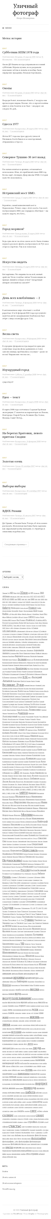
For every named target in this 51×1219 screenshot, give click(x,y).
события (45, 1111)
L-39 (10, 614)
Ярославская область (17, 970)
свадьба (45, 1102)
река (30, 1095)
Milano (20, 614)
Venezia (28, 625)
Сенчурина (27, 885)
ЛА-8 (11, 773)
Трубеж (45, 917)
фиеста (38, 1135)
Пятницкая (37, 864)
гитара (16, 1006)
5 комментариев (17, 131)
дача (10, 1009)
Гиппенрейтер (25, 699)
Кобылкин (29, 755)
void (39, 625)
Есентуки (31, 724)
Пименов (15, 857)
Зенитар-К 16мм (32, 730)
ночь (40, 1063)
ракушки (16, 1096)
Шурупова (15, 959)
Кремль (33, 764)
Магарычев (40, 793)
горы (28, 1006)
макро (20, 1051)
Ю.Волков (20, 961)
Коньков (31, 758)
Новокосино (28, 832)
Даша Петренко (22, 710)
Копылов (38, 759)
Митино (5, 811)
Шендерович (35, 953)
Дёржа (38, 719)
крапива (23, 1041)
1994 (46, 599)
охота (43, 1070)
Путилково (7, 864)
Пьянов (23, 864)
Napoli (42, 614)
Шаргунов (20, 953)
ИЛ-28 (4, 736)
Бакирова (5, 656)
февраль (30, 1135)
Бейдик (5, 660)
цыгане (39, 1148)
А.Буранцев (22, 628)
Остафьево (15, 844)
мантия (30, 1051)
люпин (43, 1048)
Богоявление (43, 662)
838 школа (13, 596)
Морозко (17, 815)
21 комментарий (14, 269)
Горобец (35, 701)
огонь (21, 1066)
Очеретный (37, 844)
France (32, 607)
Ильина (27, 738)
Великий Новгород (29, 685)
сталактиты (6, 1119)
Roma (21, 623)
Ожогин (42, 838)
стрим (25, 1122)
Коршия (26, 761)
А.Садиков (42, 631)
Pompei (23, 620)
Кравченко (11, 764)
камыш (45, 1032)
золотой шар (26, 1025)
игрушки (41, 1025)
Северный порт (25, 883)
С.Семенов (29, 877)
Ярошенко (27, 970)
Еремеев (18, 724)
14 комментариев (22, 236)
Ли (47, 776)
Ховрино (28, 934)
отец (39, 1070)
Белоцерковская (41, 659)
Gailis (39, 608)
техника (17, 1130)
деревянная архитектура (22, 1010)
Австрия (37, 637)
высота (41, 1002)
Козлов (43, 755)
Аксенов (29, 639)
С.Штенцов (36, 877)
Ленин (24, 776)
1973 (35, 596)
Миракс (36, 808)
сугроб (46, 1122)
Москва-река (38, 815)
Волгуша (26, 691)
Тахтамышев (32, 911)
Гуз (10, 707)
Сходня (7, 908)
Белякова (15, 662)
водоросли (24, 994)
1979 (8, 599)
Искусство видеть (14, 262)
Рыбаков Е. (28, 873)
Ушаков (45, 923)
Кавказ (34, 744)
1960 (18, 596)
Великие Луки (13, 685)
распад (25, 1096)
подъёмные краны (18, 1084)
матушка (15, 1054)
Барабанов (11, 656)
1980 (12, 599)
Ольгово (40, 841)
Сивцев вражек (21, 891)
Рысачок (34, 873)
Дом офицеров (43, 716)
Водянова (6, 691)
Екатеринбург (42, 722)
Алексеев (5, 642)
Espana (32, 605)
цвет (3, 1148)
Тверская (40, 911)
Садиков (19, 880)
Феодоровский (34, 926)
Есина (39, 724)
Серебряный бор (24, 888)
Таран (19, 911)
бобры (31, 985)
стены (31, 1119)
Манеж (28, 797)
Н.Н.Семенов (16, 822)
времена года (14, 1002)
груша (46, 1006)
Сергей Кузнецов (41, 885)
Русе (23, 873)
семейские (10, 1107)
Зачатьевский (30, 727)
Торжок (13, 917)
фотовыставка (26, 1138)
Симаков (5, 893)
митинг (19, 1057)
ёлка (15, 1157)
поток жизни (8, 1088)
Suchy (24, 625)
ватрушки (5, 990)
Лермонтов (42, 776)
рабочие (39, 1092)
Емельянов (12, 724)
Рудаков (5, 873)
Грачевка (20, 704)
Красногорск (26, 764)
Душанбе (33, 719)
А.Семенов (5, 634)
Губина (5, 707)
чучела (40, 1151)
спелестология (30, 1116)
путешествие (14, 1092)
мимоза (14, 1057)
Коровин (14, 761)
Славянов (24, 893)
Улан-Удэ (13, 923)
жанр (5, 1017)
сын (23, 1127)
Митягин (17, 811)
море (4, 1060)
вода (18, 993)
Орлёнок (9, 844)
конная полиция (30, 1038)
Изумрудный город (15, 370)
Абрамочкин (16, 637)
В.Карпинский (14, 674)
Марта (12, 802)
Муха (24, 818)
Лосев (5, 781)
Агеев (5, 639)
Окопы (7, 88)
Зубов (24, 733)
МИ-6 (8, 789)
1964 (24, 596)
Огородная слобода (26, 838)
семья (16, 1107)
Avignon (20, 602)
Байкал (33, 653)
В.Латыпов (29, 674)
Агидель (10, 639)
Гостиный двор (12, 704)
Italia (5, 613)
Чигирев (34, 947)
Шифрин (15, 956)
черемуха (6, 1150)
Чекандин (38, 944)
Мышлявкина (38, 818)
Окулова (9, 841)
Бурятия (13, 671)
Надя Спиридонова (28, 822)
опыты (23, 1070)
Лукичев (4, 784)
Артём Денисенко (20, 650)
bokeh (28, 602)
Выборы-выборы (14, 486)
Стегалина (31, 901)
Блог (4, 48)
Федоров (20, 926)
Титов (33, 914)
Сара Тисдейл (14, 883)
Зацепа (23, 727)
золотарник (14, 1025)
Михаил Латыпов (31, 811)
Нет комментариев (22, 59)
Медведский (33, 805)
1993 (42, 599)
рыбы (15, 1102)
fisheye (6, 607)
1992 (39, 599)
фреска (24, 1144)
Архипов (30, 650)
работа (30, 1092)
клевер (45, 1035)
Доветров (31, 713)
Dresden (23, 605)
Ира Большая (13, 741)
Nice (45, 614)
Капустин (15, 749)
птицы (4, 1092)
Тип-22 (28, 914)
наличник (40, 1060)
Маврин (32, 793)
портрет (41, 1083)
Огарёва (17, 838)
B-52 (24, 602)
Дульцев (27, 719)
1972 (31, 596)
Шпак (42, 956)
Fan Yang (37, 605)
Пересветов (16, 850)
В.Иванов (6, 674)
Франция (36, 929)
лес (25, 1044)
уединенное (38, 1132)
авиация (6, 973)
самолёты (37, 1101)
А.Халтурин (33, 634)
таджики (28, 1127)
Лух (16, 784)
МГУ (36, 787)
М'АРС (43, 784)
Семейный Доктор (42, 883)
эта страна (32, 1153)
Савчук (13, 880)
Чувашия (13, 949)
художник (44, 1144)
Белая (10, 660)
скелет (40, 1107)
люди (37, 1048)
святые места (42, 1105)
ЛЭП (21, 773)
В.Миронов (37, 674)
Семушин (20, 885)
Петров (25, 854)
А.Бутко (28, 628)
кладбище (38, 1035)
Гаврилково (29, 694)
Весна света (10, 334)
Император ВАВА (42, 738)
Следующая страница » (15, 544)
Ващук (33, 681)
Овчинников (10, 838)
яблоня (10, 1157)
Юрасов (26, 964)
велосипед (12, 990)
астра (41, 978)
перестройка (42, 1077)
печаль (5, 1079)
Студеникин (14, 904)
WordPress (17, 1214)
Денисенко (35, 709)
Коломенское (7, 759)
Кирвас (20, 752)
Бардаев (19, 656)
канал (11, 1035)
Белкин (22, 659)
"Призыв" (5, 593)
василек (42, 985)
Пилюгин (9, 857)
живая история (24, 1017)
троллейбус (39, 1130)
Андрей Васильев (20, 645)
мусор (16, 1060)
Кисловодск (33, 752)
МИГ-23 (30, 789)
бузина (36, 985)
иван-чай (34, 1025)
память (15, 1074)
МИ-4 (4, 789)
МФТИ (23, 792)
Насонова (15, 824)
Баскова (33, 656)
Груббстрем (34, 704)
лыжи (30, 1048)
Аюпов (5, 653)
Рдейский (28, 866)
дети (35, 1009)
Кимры (15, 752)
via (37, 625)
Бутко (19, 671)
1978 (4, 599)
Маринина (30, 799)
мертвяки (40, 1054)
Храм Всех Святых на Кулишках (31, 937)
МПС (17, 793)
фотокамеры (35, 1141)
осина (35, 1070)
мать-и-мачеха (24, 1054)
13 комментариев (15, 95)
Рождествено (6, 870)
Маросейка (5, 802)
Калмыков (31, 746)
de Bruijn (10, 605)
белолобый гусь (39, 981)
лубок (23, 1048)
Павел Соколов (13, 847)
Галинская (17, 696)
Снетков (43, 893)
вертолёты (25, 990)
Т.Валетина (17, 908)
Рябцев (41, 873)
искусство (25, 1029)
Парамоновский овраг (40, 847)
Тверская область (9, 914)
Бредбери (30, 669)
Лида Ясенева (6, 778)
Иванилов (27, 736)
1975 (39, 596)
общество (15, 1066)
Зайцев (18, 727)
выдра (36, 1002)
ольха (14, 1070)
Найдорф (42, 821)
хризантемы (35, 1144)
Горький (41, 701)
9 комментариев (14, 469)
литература (8, 1048)
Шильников (7, 956)
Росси (13, 870)
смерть (20, 1111)
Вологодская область (41, 691)
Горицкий (28, 701)
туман (11, 1132)
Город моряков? (13, 229)
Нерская (44, 824)
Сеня (33, 885)
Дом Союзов (21, 716)
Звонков (5, 730)
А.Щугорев (40, 634)
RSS (25, 623)
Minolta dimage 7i (27, 614)
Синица (12, 893)
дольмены (18, 1013)
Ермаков (24, 724)
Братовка (11, 669)
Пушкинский (16, 864)
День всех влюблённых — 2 (21, 298)
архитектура (32, 977)
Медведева (15, 805)
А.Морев (35, 631)
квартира (26, 1035)
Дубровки (21, 719)
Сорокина (29, 896)
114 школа (36, 593)
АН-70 (4, 637)
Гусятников (21, 707)
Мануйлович (13, 799)
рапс (20, 1096)
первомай (26, 1077)
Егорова (34, 722)
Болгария (5, 665)
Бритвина (36, 669)
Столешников (41, 902)
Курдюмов (18, 769)
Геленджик (5, 699)
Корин (44, 759)
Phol (18, 620)
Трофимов (38, 917)
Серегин (34, 888)
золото (20, 1025)
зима (6, 1024)
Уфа (33, 923)
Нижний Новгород (7, 827)
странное (20, 1122)
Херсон (43, 931)
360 (42, 592)
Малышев (12, 797)
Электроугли (6, 961)
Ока (4, 841)
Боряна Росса (37, 665)
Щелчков (24, 959)
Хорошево (11, 937)
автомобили (17, 973)
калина (29, 1032)
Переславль (30, 850)
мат (3, 1054)
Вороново (13, 694)
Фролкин (6, 931)
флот (15, 1138)
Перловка (41, 850)
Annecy (14, 602)
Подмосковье (12, 860)
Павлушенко (30, 847)
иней (18, 1028)
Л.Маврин (6, 773)
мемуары (34, 1054)
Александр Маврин (40, 639)
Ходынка (38, 934)
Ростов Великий (38, 870)
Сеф (8, 891)
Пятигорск (30, 864)
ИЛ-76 (9, 736)
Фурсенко (14, 931)
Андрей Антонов (8, 645)
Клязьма (18, 755)
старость (20, 1119)
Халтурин (20, 931)
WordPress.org (8, 1189)
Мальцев (20, 796)
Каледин (17, 746)
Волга (20, 691)
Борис (31, 665)
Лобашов (34, 778)
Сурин (45, 904)
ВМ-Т (30, 677)
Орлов (4, 844)
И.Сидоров (41, 733)
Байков (38, 653)
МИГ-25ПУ (42, 789)
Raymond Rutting (13, 623)
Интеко (5, 741)
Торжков (6, 916)
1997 (6, 602)
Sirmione (45, 623)
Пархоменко (6, 850)
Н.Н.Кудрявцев (6, 822)
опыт (18, 1070)
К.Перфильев (7, 744)
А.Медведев (28, 631)
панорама (24, 1073)
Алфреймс (18, 642)
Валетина (16, 681)
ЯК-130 (36, 964)
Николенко (37, 830)
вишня (11, 994)
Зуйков (28, 733)
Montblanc (36, 614)
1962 (21, 596)
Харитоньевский (28, 931)
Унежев (19, 923)
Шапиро (31, 949)
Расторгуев (19, 867)
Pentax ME (6, 620)
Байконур (44, 653)
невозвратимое (34, 1063)
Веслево (26, 688)
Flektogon (15, 608)
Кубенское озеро (19, 767)
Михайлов (41, 811)
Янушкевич (42, 967)
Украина (6, 923)
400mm (6, 596)
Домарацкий (29, 716)
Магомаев (5, 797)
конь (37, 1038)
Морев (5, 815)
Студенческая (24, 904)
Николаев (23, 830)
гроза (42, 1006)
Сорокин (22, 896)
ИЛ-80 (17, 736)
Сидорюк (38, 890)
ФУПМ (8, 926)
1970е (28, 596)
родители (5, 1102)
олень (9, 1070)
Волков (32, 691)
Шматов (30, 955)
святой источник (31, 1105)
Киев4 (44, 749)
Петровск (36, 854)
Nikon (4, 617)
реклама (35, 1096)
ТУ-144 (38, 908)
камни (39, 1032)
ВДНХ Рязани (11, 511)
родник (11, 1102)
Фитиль (20, 929)
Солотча (10, 896)
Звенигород (39, 727)
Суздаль (31, 904)
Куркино (26, 769)
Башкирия (40, 656)
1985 (23, 599)
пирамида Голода (28, 1080)
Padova (37, 617)
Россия (25, 870)
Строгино (5, 904)
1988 (29, 599)
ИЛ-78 (13, 736)
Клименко (12, 755)
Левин (20, 776)
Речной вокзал (42, 867)
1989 (32, 599)
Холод (5, 937)
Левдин (15, 776)
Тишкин (38, 914)
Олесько (15, 841)
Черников (6, 947)
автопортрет (29, 973)
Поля (30, 861)
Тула (22, 920)
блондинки (24, 985)
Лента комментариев (11, 1183)
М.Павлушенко (17, 787)
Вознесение (13, 691)
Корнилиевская (7, 761)
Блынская (30, 662)
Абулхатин (25, 637)
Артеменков (8, 650)
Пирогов (21, 857)
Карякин (28, 749)
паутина (5, 1077)
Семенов (5, 885)
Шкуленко (22, 956)
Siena (40, 623)
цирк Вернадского (30, 1148)
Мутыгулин (18, 818)
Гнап (38, 699)
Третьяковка (27, 916)
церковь (17, 1147)
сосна (15, 1116)
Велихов (15, 688)
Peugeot (13, 620)
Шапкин (38, 950)
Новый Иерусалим (21, 835)
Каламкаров (10, 746)
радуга (4, 1096)
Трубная (5, 920)
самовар (28, 1102)
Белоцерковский (7, 662)
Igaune (40, 611)
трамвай (32, 1130)
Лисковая (20, 778)
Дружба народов (13, 719)
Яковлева (16, 967)
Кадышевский (40, 744)
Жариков (45, 724)
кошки (19, 1041)
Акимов (16, 639)
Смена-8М (37, 893)
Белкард (14, 660)
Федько (25, 926)
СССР (4, 880)
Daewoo (4, 605)
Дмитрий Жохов (12, 713)
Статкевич (22, 902)
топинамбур (24, 1130)
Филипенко (14, 929)
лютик (4, 1051)
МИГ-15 (19, 789)
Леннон (29, 776)
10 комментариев (17, 518)
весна (34, 989)
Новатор (43, 830)
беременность (15, 985)
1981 (16, 599)
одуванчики (28, 1066)
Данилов (33, 707)
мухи (21, 1060)
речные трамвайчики (30, 1099)
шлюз (4, 1154)
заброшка (15, 1021)
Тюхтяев (38, 920)
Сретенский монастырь (27, 899)
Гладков (33, 699)
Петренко (18, 853)
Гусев (14, 707)
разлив (10, 1096)
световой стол (8, 1105)
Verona (33, 625)
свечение (17, 1105)
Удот (44, 920)
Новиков (11, 832)
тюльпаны (25, 1132)
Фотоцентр (27, 929)
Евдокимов (29, 722)
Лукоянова (11, 784)
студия (40, 1122)
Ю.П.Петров (5, 964)
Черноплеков (17, 947)
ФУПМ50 (14, 926)
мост (8, 1060)
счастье (15, 1126)
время (24, 1002)
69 (32, 593)
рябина (19, 1102)
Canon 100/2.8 (35, 602)
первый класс (34, 1077)
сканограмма (28, 1107)
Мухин (28, 818)
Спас (3, 899)
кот (15, 1041)
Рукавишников (16, 873)
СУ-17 (9, 880)
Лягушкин (32, 784)
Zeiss (7, 628)
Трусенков (12, 920)
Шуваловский (6, 959)
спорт (40, 1115)
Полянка (34, 861)
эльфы (23, 1154)
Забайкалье (12, 727)
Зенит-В (23, 729)
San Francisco (30, 623)
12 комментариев (22, 341)
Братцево (21, 668)
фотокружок (6, 1144)
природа (30, 1088)
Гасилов (45, 696)
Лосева (12, 781)
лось (19, 1048)
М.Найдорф (7, 787)
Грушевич (43, 704)
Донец (4, 719)
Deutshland (16, 605)
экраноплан (15, 1154)
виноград (5, 994)
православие (19, 1088)
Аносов (22, 647)
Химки (4, 935)
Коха (43, 761)
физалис (44, 1135)
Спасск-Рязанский (13, 899)
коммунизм (20, 1038)
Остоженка (22, 844)
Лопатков (42, 778)
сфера (5, 1126)
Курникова (32, 769)
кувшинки (40, 1041)
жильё (42, 1017)
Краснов (18, 764)
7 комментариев (17, 305)
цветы (9, 1147)
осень (29, 1069)
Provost (5, 623)
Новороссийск (37, 832)
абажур (33, 970)
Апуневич (28, 647)
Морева (11, 815)
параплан (43, 1074)
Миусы (24, 811)
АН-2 (46, 634)
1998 (10, 602)
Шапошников (9, 952)
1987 (26, 599)
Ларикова (39, 772)
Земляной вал (14, 730)
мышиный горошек (29, 1060)
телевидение (10, 1130)
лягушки (9, 1051)
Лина (14, 778)
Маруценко (20, 802)
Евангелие (22, 722)
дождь (11, 1013)
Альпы (24, 642)
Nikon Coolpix (12, 617)
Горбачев (21, 701)
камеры (34, 1032)
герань (11, 1006)
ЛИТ (16, 772)
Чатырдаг (28, 944)
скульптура (5, 1111)
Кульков (10, 769)
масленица (42, 1051)
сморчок (27, 1111)
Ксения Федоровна (8, 767)
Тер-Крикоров (20, 914)
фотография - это (10, 1141)
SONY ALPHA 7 (7, 625)
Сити (18, 893)
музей (12, 1060)
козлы (14, 1038)
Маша (44, 802)
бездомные (31, 981)
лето (30, 1043)
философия (5, 1138)
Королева (20, 761)
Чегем (33, 944)
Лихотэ (26, 778)
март (35, 1051)
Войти (5, 1171)
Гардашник (39, 696)
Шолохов (37, 956)
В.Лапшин (22, 674)
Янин (36, 967)
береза (6, 985)
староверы (13, 1119)
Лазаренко (26, 773)
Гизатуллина (15, 699)
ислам (43, 1029)
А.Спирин (19, 634)
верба (18, 990)
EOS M (28, 605)
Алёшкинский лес (33, 642)
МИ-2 (44, 787)
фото (19, 1138)
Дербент (43, 710)
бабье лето (13, 981)
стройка (32, 1121)
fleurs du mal (24, 608)
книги (9, 1038)
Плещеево (30, 856)
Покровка (25, 861)
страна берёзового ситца (41, 1119)
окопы (44, 1066)
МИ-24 (13, 789)
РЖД (42, 864)
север (4, 1107)
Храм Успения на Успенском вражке (34, 940)
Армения (36, 647)
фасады (24, 1135)
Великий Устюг (40, 685)
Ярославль (6, 970)
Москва (27, 815)
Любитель (25, 784)
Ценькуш (17, 944)
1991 (36, 599)
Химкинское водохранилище (15, 935)
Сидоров (30, 891)
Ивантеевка (5, 738)
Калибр (23, 746)
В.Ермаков (38, 671)
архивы (19, 977)
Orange (25, 617)
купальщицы (7, 1044)
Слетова (30, 893)
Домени (36, 716)
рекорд (41, 1096)
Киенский (7, 752)
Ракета (13, 867)
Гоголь (16, 701)
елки (41, 1013)
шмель (9, 1154)
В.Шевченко (13, 677)
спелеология (22, 1116)
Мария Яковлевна (40, 799)
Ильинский (33, 738)
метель (46, 1054)
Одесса (35, 838)
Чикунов (40, 947)
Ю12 (22, 964)
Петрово (30, 854)
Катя (39, 749)
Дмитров (23, 713)
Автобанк (44, 637)
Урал (25, 923)
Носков (4, 838)
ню (3, 1066)
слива (11, 1111)
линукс (36, 1044)
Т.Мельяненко (25, 908)
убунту (32, 1132)
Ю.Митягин (43, 961)
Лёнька (37, 784)
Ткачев (44, 914)
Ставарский (39, 899)
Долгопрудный (9, 716)
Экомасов (38, 959)
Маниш (5, 799)
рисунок (40, 1099)
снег (33, 1110)
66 (29, 593)
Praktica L (30, 620)
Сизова (46, 891)
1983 (19, 599)
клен (4, 1037)
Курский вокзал (41, 769)
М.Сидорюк (25, 787)
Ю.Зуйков (28, 961)
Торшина (19, 917)
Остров (29, 844)
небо (17, 1063)
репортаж (7, 1098)
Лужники (36, 782)
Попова (40, 861)
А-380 (11, 628)
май (16, 1051)
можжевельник (26, 1057)
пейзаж (12, 1076)
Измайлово (21, 738)
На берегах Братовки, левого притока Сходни (22, 435)
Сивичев (13, 891)
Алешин (11, 642)
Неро (39, 824)
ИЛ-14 (46, 733)
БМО (17, 653)
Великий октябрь (7, 688)
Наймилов (6, 824)
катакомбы (19, 1035)
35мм (24, 592)
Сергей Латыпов (9, 888)
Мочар (12, 818)
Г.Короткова (21, 694)
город (22, 1005)
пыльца (23, 1092)
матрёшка (8, 1054)
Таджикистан (12, 911)
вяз (47, 1002)
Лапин (32, 773)
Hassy (21, 611)
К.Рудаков (17, 744)
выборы (30, 1002)
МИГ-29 (9, 793)
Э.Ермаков (31, 959)
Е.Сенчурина (14, 722)
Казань (4, 746)
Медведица (24, 805)
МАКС (32, 787)
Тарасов (24, 911)
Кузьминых (37, 767)
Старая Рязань (6, 902)
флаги (11, 1138)
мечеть (9, 1057)
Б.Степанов (12, 653)
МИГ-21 (24, 789)
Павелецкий (22, 847)
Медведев (6, 805)
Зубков (20, 733)
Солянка (16, 896)
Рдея (35, 867)
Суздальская (39, 904)
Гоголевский (8, 701)
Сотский (42, 896)
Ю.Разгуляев (15, 964)
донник (23, 1013)
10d (18, 593)
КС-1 (26, 744)
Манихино (36, 796)
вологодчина (37, 999)
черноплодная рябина (21, 1150)
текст (4, 1130)
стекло (25, 1119)
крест (29, 1041)
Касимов (34, 749)
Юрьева (31, 964)
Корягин (32, 761)
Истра (32, 741)
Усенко (29, 923)
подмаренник (6, 1084)
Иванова (41, 736)
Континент (22, 759)
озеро (35, 1066)
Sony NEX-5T (18, 625)
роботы (46, 1099)
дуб (32, 1013)
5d (9, 593)
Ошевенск (5, 847)
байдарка (22, 981)
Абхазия (31, 637)
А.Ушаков (25, 634)
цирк (23, 1148)
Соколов (4, 896)
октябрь (4, 1070)
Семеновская (12, 885)
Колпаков (16, 759)
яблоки (4, 1157)
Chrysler (42, 602)
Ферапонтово (6, 929)
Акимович (21, 639)
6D (11, 592)
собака (39, 1111)
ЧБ (22, 943)
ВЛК (25, 677)
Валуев (23, 681)
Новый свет (43, 835)
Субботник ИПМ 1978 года (20, 52)
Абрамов (9, 637)
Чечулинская (27, 947)
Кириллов (25, 752)
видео (41, 990)
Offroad (20, 617)
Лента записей (9, 1177)
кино (31, 1035)
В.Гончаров (30, 671)
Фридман (43, 929)
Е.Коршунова (6, 722)
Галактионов (8, 696)
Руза (10, 873)
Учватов (38, 923)
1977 (43, 596)
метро (4, 1057)
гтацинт (4, 1010)
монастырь (37, 1057)
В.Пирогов (44, 674)
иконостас (11, 1029)
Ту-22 (18, 920)
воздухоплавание (17, 998)
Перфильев (7, 854)
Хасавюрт (37, 931)
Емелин (5, 724)
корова (42, 1038)
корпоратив (7, 1040)
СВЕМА (43, 877)
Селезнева (33, 883)
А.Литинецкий (20, 631)
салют (24, 1102)
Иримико (21, 741)
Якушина (24, 967)
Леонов (35, 775)
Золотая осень (12, 461)
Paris (42, 617)
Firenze (43, 605)
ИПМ (22, 736)
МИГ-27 (4, 793)
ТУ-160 (44, 908)
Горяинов (5, 704)
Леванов (10, 776)
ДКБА (26, 707)
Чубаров (6, 949)
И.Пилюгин (34, 733)
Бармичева (26, 656)
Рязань (6, 876)
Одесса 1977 (10, 124)
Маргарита (22, 799)
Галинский (25, 696)
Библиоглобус (23, 662)
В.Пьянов (5, 677)
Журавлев (5, 727)
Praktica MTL (41, 620)
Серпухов (42, 888)
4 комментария (21, 444)
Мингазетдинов (25, 808)
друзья (28, 1013)
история (16, 1031)
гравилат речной (35, 1006)
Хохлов (18, 937)
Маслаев (31, 802)
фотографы (24, 1141)
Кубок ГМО (28, 767)
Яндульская (31, 967)
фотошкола (16, 1144)
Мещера (14, 808)
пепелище (20, 1077)
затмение (32, 1021)
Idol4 (35, 611)
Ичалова (39, 741)
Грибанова (27, 704)
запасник (21, 1021)
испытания (6, 1032)
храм (28, 1144)
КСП (30, 744)
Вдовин (38, 681)
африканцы (5, 981)
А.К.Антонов (9, 631)
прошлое (41, 1088)
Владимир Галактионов (36, 688)
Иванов (34, 735)
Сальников (36, 880)
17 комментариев (17, 377)
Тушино (29, 919)
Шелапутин (27, 953)
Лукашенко (42, 782)
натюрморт (8, 1063)
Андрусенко (6, 647)
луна (27, 1048)
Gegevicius (6, 611)
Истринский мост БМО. (18, 193)
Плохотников (39, 857)
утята (12, 1135)
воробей (4, 1002)
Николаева (30, 830)
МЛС (14, 793)
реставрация (18, 1099)
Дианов (4, 713)
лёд (13, 1051)
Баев (21, 653)
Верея (20, 688)
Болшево (10, 665)
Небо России (31, 824)
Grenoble (15, 611)
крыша (33, 1041)
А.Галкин (34, 628)
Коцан (4, 764)
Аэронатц (39, 650)
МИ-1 (39, 787)
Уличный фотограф (25, 10)
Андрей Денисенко (33, 645)
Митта (11, 811)
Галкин (32, 696)
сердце (21, 1107)
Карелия (23, 749)
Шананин (24, 949)
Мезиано (42, 805)
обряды (8, 1066)
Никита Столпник (19, 827)
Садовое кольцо (27, 880)
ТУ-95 (32, 908)
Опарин (45, 841)
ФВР (3, 926)
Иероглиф (14, 738)
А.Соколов (12, 634)
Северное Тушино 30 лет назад (23, 157)
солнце (7, 1115)
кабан (23, 1032)
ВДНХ (20, 677)
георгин (4, 1006)
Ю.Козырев (36, 961)
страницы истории (9, 1122)
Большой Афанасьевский (21, 665)
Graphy (31, 1214)
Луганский (28, 782)
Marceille (14, 614)
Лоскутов (19, 782)
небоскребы (24, 1063)
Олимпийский (22, 841)
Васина (28, 681)
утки (8, 1135)
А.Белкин (16, 628)
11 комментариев (15, 164)
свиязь (22, 1105)
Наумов (23, 824)
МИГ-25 (36, 789)
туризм (18, 1132)
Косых (38, 761)
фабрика (18, 1135)
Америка (41, 642)
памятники (7, 1073)
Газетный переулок (38, 694)
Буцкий (24, 671)
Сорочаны (36, 896)
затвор (27, 1021)
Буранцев (8, 671)
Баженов (27, 653)
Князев (23, 755)
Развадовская (6, 867)
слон (15, 1111)
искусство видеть (35, 1029)
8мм (15, 593)
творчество (35, 1127)
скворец (35, 1107)
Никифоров (15, 830)
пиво (10, 1080)
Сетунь (4, 891)
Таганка (4, 911)
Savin (36, 623)
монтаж (46, 1057)
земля (39, 1021)
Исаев (27, 741)
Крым (45, 764)
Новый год (33, 835)
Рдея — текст (11, 397)
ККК (22, 744)
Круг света (39, 764)
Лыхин (20, 784)
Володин (5, 694)
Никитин (28, 827)
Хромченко (8, 943)
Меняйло (7, 808)
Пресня (45, 861)
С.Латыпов (21, 877)
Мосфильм (5, 818)
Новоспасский (8, 835)
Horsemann (28, 611)
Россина (17, 870)
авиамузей (40, 970)
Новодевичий (19, 832)
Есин (35, 724)
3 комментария (10, 200)
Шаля (18, 949)
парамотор (35, 1074)
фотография (38, 1138)
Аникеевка (15, 647)
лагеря (21, 1044)
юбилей (41, 1154)
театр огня (43, 1127)
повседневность (40, 1080)
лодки (16, 1048)
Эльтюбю (13, 961)
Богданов (36, 662)
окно (39, 1066)
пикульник (17, 1079)
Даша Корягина (11, 710)
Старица (15, 902)
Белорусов (30, 660)
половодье (30, 1084)
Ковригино (36, 755)
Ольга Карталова (32, 841)
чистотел (35, 1151)
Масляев (37, 802)
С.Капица (14, 877)
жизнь (35, 1017)
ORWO (31, 617)
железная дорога (14, 1017)
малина (25, 1051)
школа (46, 1151)
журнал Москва (7, 1021)
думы (36, 1013)
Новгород (5, 832)
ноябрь (45, 1063)
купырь (15, 1044)
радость (44, 1092)
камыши (5, 1035)
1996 (3, 602)
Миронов (43, 808)
